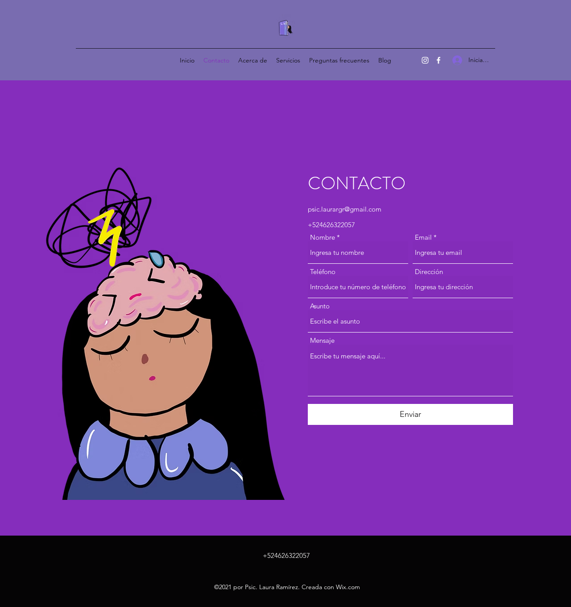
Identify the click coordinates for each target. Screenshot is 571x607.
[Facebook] (438, 60)
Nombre (322, 237)
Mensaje (322, 340)
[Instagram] (425, 60)
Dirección (429, 271)
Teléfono (322, 271)
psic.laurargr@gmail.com (344, 209)
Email (423, 237)
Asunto (320, 306)
